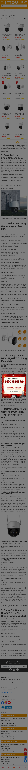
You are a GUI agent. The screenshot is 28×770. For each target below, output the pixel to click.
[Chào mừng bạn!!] (14, 386)
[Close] (26, 372)
